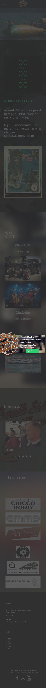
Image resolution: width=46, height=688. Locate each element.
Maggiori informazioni (32, 350)
